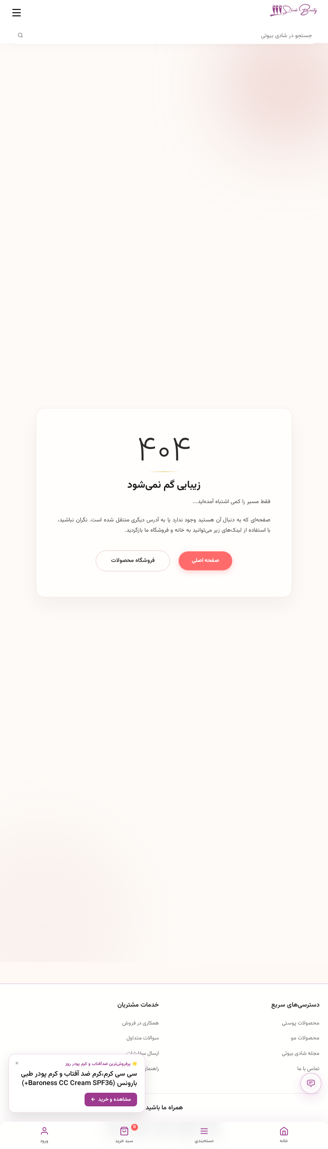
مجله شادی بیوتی (300, 1053)
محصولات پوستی (300, 1023)
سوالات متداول (142, 1038)
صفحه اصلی (206, 560)
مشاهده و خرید (114, 1099)
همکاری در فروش (140, 1023)
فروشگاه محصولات (133, 560)
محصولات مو (305, 1038)
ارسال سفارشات (142, 1053)
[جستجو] (20, 35)
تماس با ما (308, 1069)
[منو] (17, 12)
